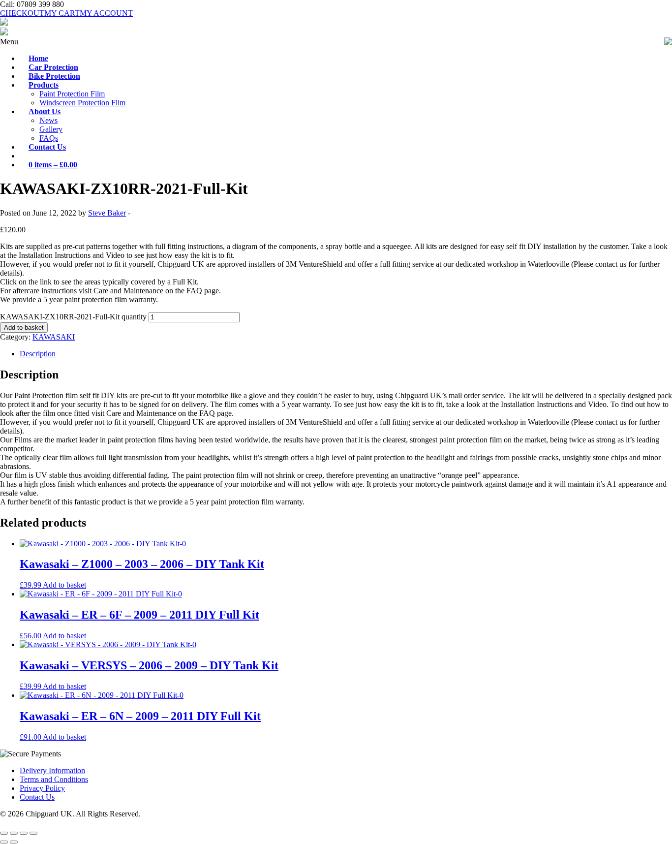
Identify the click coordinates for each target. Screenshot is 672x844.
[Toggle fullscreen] (14, 833)
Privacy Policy (42, 788)
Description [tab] (38, 353)
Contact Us (37, 797)
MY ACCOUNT (106, 13)
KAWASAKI (53, 337)
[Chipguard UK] (4, 23)
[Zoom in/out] (4, 833)
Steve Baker (107, 213)
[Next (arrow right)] (14, 842)
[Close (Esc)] (33, 833)
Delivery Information (52, 770)
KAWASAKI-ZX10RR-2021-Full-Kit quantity (73, 317)
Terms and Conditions (54, 779)
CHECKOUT (22, 13)
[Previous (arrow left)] (4, 842)
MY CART (62, 13)
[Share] (24, 833)
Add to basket (24, 327)
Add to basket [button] (64, 585)
